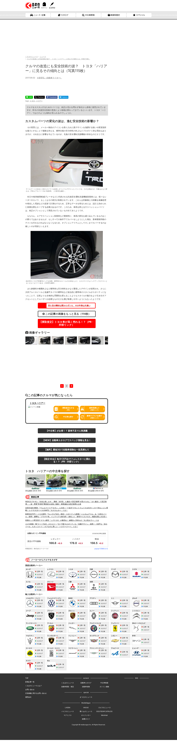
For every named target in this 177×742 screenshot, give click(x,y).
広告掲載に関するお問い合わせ (35, 693)
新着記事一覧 (29, 682)
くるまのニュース (67, 683)
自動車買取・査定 (67, 687)
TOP (26, 678)
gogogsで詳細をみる (101, 549)
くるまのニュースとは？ (33, 686)
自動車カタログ (85, 683)
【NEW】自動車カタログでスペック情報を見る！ (66, 440)
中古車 (39, 577)
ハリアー (39, 101)
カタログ (64, 15)
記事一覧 (40, 571)
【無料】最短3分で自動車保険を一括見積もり (66, 449)
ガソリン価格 (104, 687)
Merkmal (104, 715)
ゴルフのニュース (104, 707)
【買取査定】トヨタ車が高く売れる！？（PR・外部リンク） (66, 323)
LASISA (67, 707)
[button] (28, 482)
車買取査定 (115, 15)
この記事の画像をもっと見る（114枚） (68, 313)
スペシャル (140, 15)
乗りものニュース (86, 711)
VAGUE (86, 707)
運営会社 (28, 697)
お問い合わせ (29, 689)
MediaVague (86, 703)
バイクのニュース (67, 711)
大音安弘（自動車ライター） (49, 78)
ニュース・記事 (39, 15)
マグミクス (68, 715)
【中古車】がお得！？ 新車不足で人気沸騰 (67, 430)
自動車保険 (86, 687)
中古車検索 (90, 15)
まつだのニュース (86, 697)
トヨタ (32, 101)
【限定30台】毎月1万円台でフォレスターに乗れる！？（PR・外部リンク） (66, 460)
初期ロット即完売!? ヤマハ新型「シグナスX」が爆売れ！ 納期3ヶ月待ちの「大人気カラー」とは (62, 520)
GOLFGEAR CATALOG (104, 711)
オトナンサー (86, 715)
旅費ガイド (86, 719)
